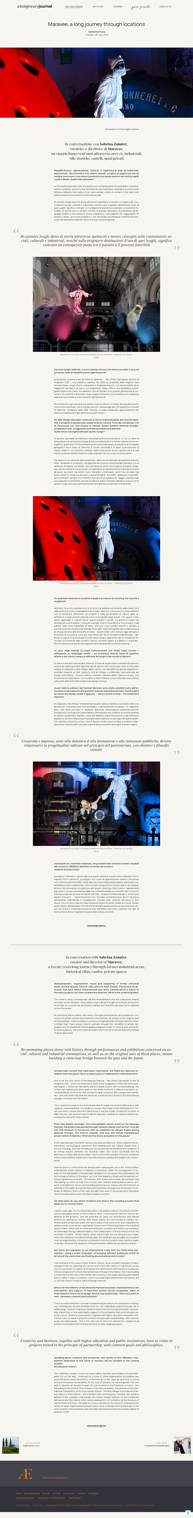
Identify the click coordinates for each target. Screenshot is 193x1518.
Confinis (117, 6)
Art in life (98, 6)
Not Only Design (74, 6)
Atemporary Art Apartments (52, 1497)
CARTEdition (74, 1497)
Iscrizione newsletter (56, 1477)
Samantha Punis (96, 31)
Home (19, 1493)
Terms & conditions (23, 1505)
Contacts (165, 6)
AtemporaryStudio (25, 1497)
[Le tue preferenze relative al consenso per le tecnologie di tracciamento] (188, 1513)
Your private (140, 7)
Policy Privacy (38, 1505)
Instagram (93, 1493)
